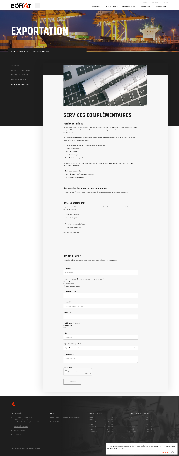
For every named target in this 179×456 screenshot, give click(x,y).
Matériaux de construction (20, 70)
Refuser (173, 452)
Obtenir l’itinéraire (21, 426)
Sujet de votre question (72, 344)
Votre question (69, 354)
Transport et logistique (19, 75)
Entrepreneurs (128, 7)
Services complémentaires (40, 52)
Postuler (56, 421)
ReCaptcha (67, 367)
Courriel (67, 302)
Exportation (161, 7)
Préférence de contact (72, 323)
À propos (144, 3)
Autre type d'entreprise (73, 286)
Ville (65, 333)
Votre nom (67, 268)
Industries (145, 7)
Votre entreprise (69, 291)
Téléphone (67, 312)
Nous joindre (155, 3)
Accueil (13, 52)
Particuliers (111, 7)
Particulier (68, 281)
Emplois (165, 3)
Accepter (165, 452)
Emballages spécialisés (19, 80)
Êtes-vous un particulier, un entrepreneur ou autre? (83, 279)
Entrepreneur (69, 284)
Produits (95, 7)
